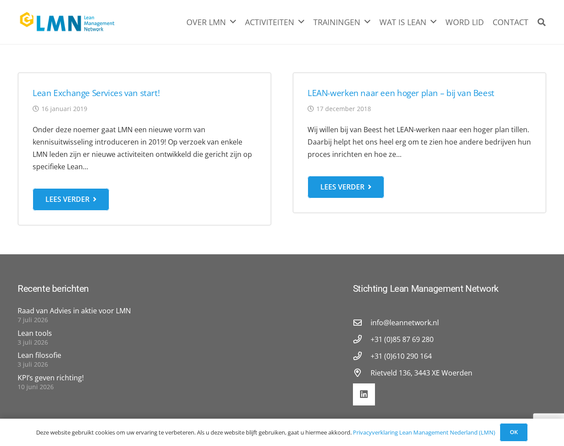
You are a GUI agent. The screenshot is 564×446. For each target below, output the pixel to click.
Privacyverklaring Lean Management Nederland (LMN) (424, 432)
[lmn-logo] (68, 22)
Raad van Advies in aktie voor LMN (74, 311)
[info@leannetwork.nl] (362, 322)
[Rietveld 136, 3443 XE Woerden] (362, 372)
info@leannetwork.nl (405, 322)
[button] (541, 22)
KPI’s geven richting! (51, 378)
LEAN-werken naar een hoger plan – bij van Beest (401, 93)
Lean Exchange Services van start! (96, 93)
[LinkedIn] (364, 394)
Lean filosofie (39, 355)
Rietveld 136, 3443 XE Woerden (421, 373)
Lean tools (35, 333)
